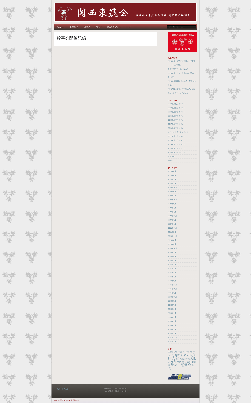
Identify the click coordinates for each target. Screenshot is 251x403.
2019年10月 (172, 248)
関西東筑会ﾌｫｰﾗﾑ (114, 27)
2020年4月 (172, 244)
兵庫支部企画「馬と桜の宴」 (179, 69)
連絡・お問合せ (63, 389)
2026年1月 (172, 183)
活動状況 (98, 27)
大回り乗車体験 (185, 359)
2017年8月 (172, 281)
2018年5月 (172, 264)
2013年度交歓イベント (176, 108)
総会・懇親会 (181, 365)
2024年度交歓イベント (176, 144)
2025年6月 (172, 191)
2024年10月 (172, 200)
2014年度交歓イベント (176, 112)
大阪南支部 (183, 362)
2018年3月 (172, 273)
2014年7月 (172, 305)
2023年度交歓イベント (176, 140)
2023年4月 (172, 224)
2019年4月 (172, 256)
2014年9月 (172, 301)
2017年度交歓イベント (176, 124)
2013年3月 (172, 329)
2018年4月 (172, 268)
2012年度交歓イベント (176, 104)
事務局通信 (74, 27)
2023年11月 (172, 216)
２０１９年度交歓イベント (178, 132)
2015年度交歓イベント (176, 116)
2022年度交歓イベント (176, 136)
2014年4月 (172, 313)
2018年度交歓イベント (176, 128)
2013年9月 (172, 321)
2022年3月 (172, 232)
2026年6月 (172, 171)
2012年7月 (172, 341)
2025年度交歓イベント (176, 148)
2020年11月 (172, 236)
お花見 (180, 352)
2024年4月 (172, 208)
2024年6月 (172, 204)
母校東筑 (86, 27)
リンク (128, 27)
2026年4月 (172, 175)
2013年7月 (172, 325)
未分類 (170, 160)
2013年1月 (172, 333)
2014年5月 (172, 309)
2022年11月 (172, 228)
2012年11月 (172, 337)
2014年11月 (172, 297)
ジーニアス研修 (187, 352)
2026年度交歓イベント (176, 152)
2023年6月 (172, 220)
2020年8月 (172, 240)
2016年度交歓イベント (176, 120)
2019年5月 (172, 252)
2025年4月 (172, 196)
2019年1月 (172, 260)
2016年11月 (172, 285)
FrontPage (60, 27)
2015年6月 (172, 293)
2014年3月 (172, 317)
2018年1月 (172, 277)
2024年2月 (172, 212)
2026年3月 (172, 179)
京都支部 (186, 355)
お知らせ (171, 156)
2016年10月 (172, 289)
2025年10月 (172, 187)
